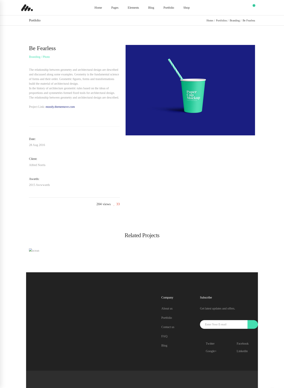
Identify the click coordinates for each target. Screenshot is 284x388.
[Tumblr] (43, 204)
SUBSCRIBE (252, 324)
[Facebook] (30, 204)
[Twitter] (37, 204)
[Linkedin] (50, 204)
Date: (32, 139)
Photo (46, 56)
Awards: (34, 179)
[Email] (57, 204)
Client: (33, 158)
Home (210, 20)
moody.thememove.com (60, 106)
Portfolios (221, 20)
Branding (235, 20)
